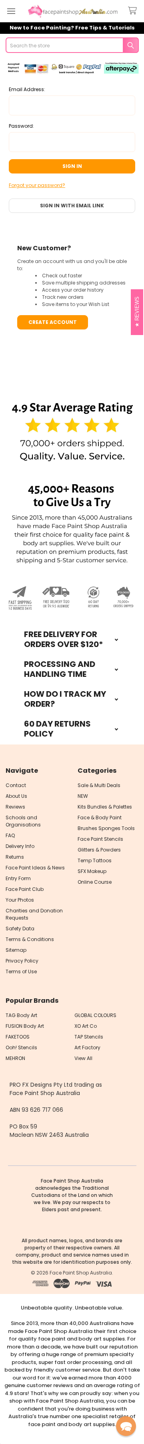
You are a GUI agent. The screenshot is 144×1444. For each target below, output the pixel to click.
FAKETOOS (18, 1036)
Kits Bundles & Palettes (105, 806)
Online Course (95, 882)
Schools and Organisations (23, 821)
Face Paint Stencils (100, 839)
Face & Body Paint (100, 817)
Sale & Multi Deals (99, 785)
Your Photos (20, 899)
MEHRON (15, 1058)
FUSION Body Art (25, 1026)
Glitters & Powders (99, 849)
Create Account (52, 322)
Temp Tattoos (95, 860)
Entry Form (18, 878)
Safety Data (20, 928)
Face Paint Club (25, 889)
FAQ (10, 835)
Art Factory (87, 1047)
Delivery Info (20, 846)
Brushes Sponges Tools (106, 828)
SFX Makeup (92, 871)
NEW (83, 796)
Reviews (15, 806)
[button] (72, 432)
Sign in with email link (72, 205)
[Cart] (134, 11)
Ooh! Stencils (21, 1047)
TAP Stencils (88, 1036)
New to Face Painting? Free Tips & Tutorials (72, 27)
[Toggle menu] (11, 11)
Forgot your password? (37, 185)
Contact (16, 785)
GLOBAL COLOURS (95, 1015)
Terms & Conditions (30, 939)
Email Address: (27, 89)
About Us (16, 796)
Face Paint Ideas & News (35, 867)
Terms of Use (21, 971)
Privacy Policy (22, 960)
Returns (15, 857)
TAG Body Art (21, 1015)
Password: (21, 126)
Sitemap (16, 950)
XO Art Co (85, 1026)
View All (83, 1058)
